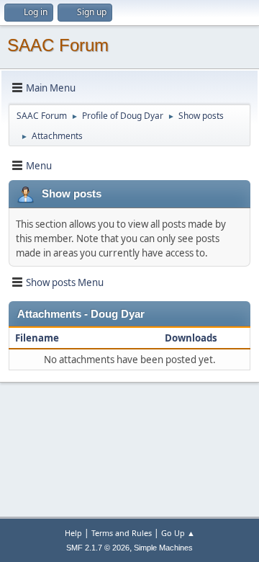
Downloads (192, 337)
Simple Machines (163, 547)
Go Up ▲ (178, 532)
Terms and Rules (121, 532)
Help (73, 532)
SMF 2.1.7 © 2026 (98, 547)
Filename (37, 337)
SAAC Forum (58, 45)
